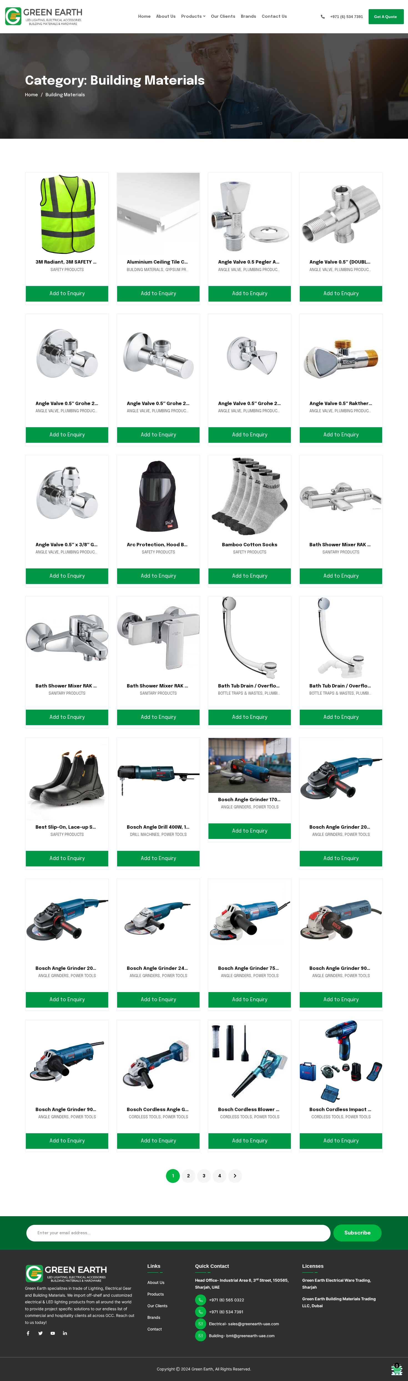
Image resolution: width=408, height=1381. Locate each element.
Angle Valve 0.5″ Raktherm (341, 403)
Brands (248, 16)
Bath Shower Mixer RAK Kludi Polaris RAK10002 (91, 686)
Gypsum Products (183, 270)
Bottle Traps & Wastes (240, 693)
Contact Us (274, 16)
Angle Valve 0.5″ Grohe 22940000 (258, 403)
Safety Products (67, 270)
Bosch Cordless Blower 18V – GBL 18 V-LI (266, 1109)
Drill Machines (144, 835)
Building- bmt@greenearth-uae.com (241, 1335)
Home (144, 16)
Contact (154, 1329)
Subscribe (357, 1233)
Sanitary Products (341, 552)
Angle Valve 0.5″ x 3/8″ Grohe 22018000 (82, 545)
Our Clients (223, 16)
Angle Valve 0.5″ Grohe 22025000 (75, 403)
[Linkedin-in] (65, 1333)
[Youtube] (53, 1333)
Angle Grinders (236, 807)
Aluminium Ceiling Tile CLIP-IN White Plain (177, 262)
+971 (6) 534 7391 (226, 1311)
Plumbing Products (262, 270)
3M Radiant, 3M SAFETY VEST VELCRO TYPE (86, 262)
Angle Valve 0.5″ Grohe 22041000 (166, 403)
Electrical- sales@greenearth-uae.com (244, 1323)
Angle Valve (229, 270)
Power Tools (174, 835)
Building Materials (145, 270)
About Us (166, 16)
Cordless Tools (145, 1117)
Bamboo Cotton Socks (249, 545)
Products (191, 16)
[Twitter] (40, 1333)
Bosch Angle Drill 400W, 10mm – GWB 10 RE (176, 827)
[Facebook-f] (28, 1333)
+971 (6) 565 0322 (226, 1299)
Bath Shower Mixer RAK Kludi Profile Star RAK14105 (188, 686)
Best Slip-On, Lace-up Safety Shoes (79, 827)
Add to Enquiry (67, 293)
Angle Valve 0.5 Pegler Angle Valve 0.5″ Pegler (273, 262)
